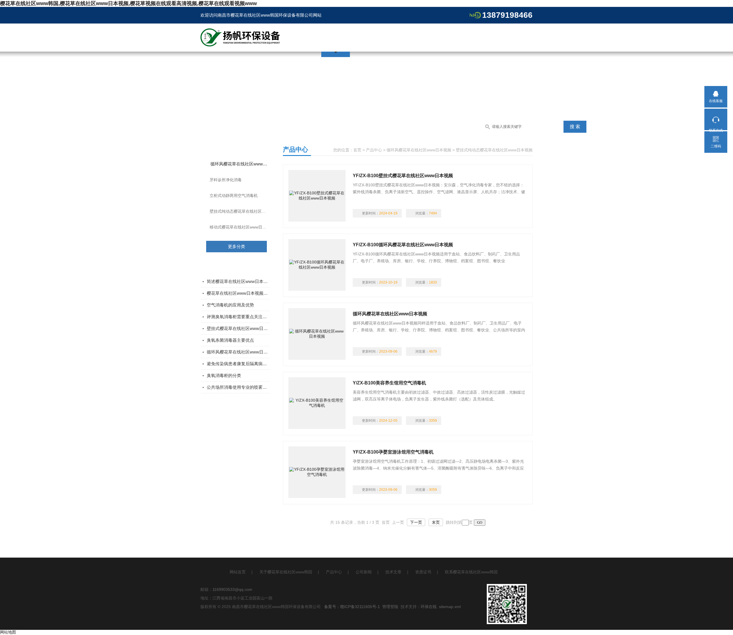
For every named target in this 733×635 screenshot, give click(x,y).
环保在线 (429, 606)
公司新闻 (364, 572)
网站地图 (8, 632)
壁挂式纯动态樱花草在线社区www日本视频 (243, 211)
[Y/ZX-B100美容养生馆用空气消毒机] (317, 403)
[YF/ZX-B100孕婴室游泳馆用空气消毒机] (317, 472)
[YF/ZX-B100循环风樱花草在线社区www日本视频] (317, 265)
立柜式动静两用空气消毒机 (234, 195)
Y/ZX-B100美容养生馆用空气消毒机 (389, 382)
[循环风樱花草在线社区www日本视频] (317, 334)
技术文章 (393, 572)
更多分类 (236, 246)
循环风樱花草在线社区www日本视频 (243, 163)
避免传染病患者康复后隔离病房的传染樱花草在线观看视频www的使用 (238, 363)
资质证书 (423, 572)
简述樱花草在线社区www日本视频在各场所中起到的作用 (238, 281)
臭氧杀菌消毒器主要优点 (230, 340)
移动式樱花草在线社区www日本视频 (242, 227)
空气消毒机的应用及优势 (230, 304)
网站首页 (238, 572)
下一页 (416, 522)
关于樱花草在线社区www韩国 (285, 572)
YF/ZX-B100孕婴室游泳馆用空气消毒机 (393, 452)
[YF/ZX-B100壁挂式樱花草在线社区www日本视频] (317, 196)
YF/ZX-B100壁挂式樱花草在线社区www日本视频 (403, 175)
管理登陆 (390, 606)
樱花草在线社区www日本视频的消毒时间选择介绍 (238, 293)
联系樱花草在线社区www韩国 (471, 572)
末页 (436, 522)
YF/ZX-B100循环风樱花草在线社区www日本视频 (403, 244)
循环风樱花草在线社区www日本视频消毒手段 (238, 351)
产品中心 (374, 150)
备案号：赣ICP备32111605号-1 (352, 606)
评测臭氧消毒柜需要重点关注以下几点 (238, 316)
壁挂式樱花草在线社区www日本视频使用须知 (238, 328)
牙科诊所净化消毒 (226, 179)
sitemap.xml (450, 606)
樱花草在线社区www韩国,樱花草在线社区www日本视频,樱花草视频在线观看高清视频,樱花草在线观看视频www (128, 3)
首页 (357, 150)
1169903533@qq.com (232, 589)
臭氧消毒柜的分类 (224, 375)
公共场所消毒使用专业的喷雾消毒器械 (238, 387)
